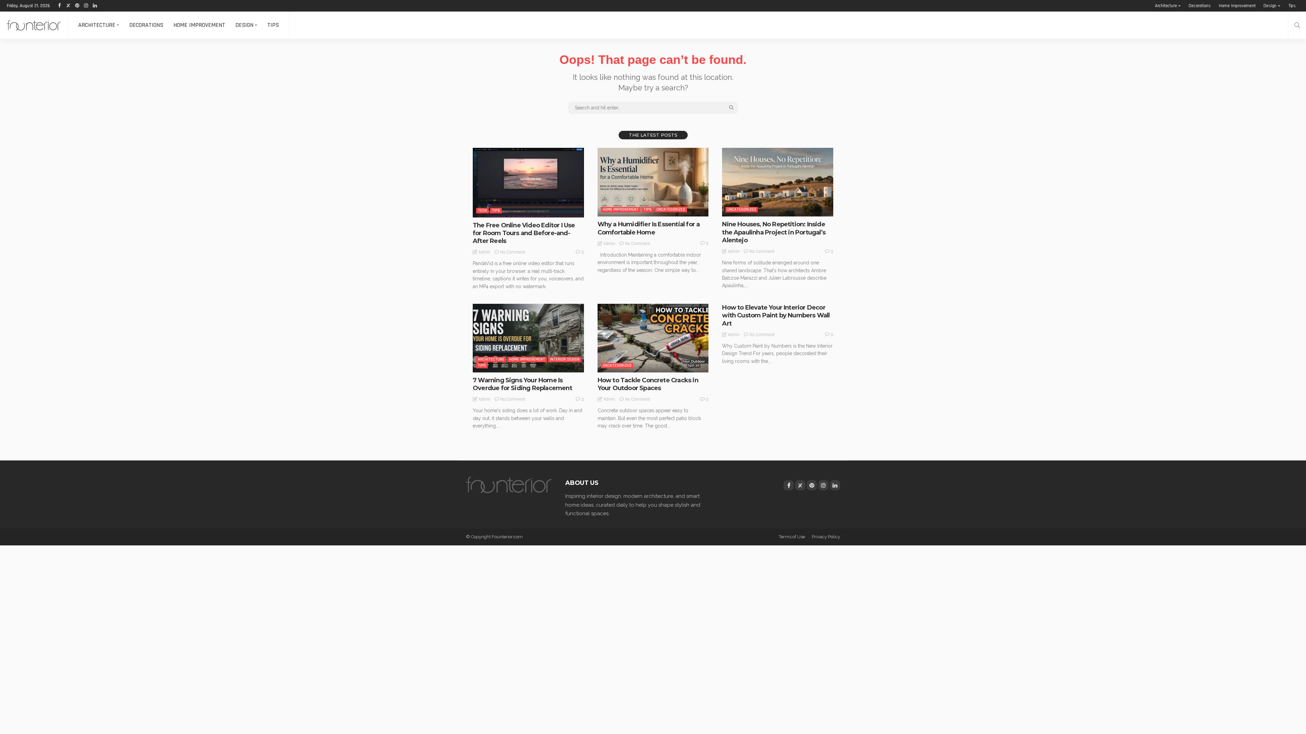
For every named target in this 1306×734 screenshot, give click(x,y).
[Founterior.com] (34, 25)
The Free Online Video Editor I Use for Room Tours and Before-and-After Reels (524, 233)
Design (1269, 6)
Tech (482, 210)
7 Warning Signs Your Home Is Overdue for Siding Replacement (522, 384)
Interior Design (565, 359)
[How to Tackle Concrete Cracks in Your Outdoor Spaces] (653, 338)
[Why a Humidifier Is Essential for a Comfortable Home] (653, 182)
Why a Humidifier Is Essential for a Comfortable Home (649, 228)
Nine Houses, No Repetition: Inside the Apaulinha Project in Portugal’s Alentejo (773, 232)
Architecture (1166, 6)
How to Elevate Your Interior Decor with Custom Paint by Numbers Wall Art (776, 315)
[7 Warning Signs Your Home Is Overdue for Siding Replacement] (528, 338)
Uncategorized (670, 209)
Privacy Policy (826, 536)
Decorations (1200, 6)
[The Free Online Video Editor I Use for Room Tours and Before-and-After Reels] (528, 182)
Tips (1292, 6)
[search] (1297, 25)
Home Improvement (1237, 6)
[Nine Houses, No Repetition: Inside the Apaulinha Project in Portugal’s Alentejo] (777, 182)
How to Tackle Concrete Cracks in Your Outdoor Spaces (648, 384)
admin (484, 252)
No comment (512, 252)
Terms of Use (792, 536)
